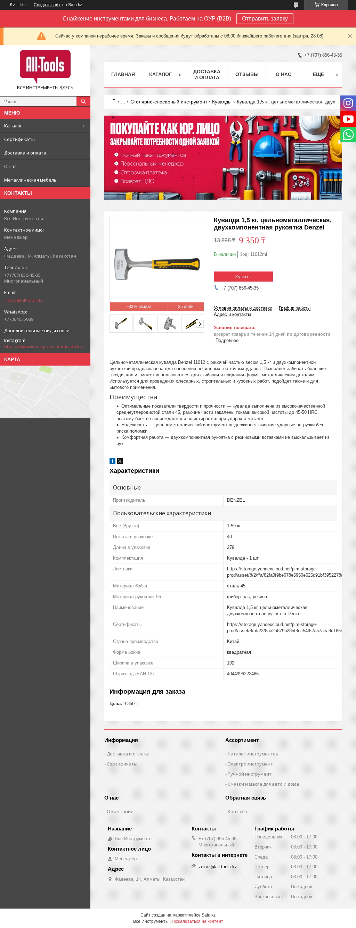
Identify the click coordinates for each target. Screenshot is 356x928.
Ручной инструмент (250, 774)
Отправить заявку (265, 19)
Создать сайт (47, 4)
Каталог (13, 126)
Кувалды (222, 101)
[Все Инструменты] (45, 67)
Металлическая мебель (30, 180)
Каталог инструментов (253, 754)
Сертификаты (19, 139)
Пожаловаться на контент (197, 921)
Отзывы (247, 74)
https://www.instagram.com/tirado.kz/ (44, 346)
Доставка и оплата (25, 153)
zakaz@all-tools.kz (24, 300)
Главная (123, 74)
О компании (120, 811)
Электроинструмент (250, 764)
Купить (243, 276)
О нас (10, 166)
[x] (120, 462)
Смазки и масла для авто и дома (263, 784)
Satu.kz (209, 915)
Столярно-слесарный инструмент (168, 101)
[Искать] (83, 101)
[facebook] (112, 462)
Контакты (239, 811)
